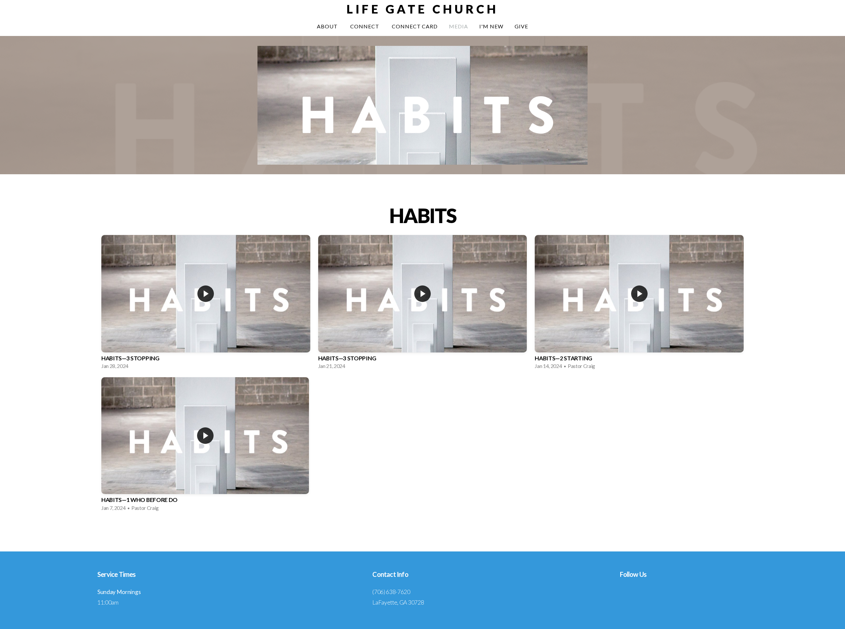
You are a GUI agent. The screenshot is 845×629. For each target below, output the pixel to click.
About (328, 26)
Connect (365, 26)
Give (521, 26)
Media (458, 26)
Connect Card (415, 26)
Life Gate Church (422, 9)
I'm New (491, 26)
